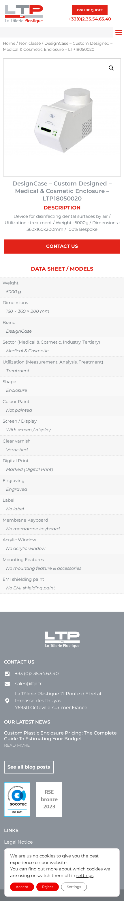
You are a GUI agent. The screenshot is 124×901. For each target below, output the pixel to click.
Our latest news (27, 722)
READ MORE (17, 745)
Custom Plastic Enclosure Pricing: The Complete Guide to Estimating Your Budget (60, 736)
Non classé (30, 43)
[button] (111, 68)
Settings (74, 887)
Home (9, 43)
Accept (22, 887)
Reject (47, 887)
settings (84, 875)
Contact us (19, 662)
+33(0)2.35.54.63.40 (90, 19)
